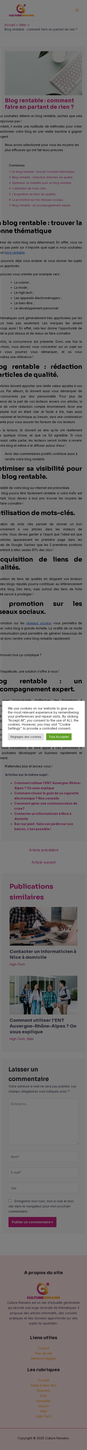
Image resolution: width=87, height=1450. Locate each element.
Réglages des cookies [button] (25, 736)
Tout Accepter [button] (59, 736)
